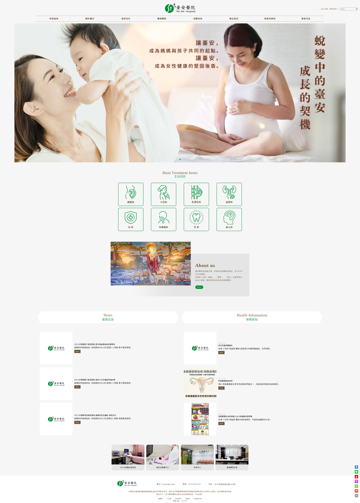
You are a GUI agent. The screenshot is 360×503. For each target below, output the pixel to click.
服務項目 (126, 19)
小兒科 (169, 498)
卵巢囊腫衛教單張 (225, 381)
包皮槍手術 (198, 498)
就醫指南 (198, 19)
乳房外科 (178, 498)
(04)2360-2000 (168, 484)
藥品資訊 (234, 19)
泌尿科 (187, 498)
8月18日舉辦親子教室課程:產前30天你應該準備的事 (94, 380)
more (199, 287)
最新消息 (306, 19)
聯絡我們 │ (334, 9)
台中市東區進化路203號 (224, 484)
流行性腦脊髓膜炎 (225, 345)
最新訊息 (108, 317)
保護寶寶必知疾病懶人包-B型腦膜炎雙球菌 (235, 416)
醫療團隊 (162, 19)
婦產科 (160, 498)
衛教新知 (252, 317)
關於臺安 (90, 19)
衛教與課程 (270, 19)
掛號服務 (54, 19)
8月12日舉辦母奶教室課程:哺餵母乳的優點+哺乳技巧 (95, 415)
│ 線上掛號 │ (325, 9)
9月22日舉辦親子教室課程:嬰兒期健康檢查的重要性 (94, 344)
